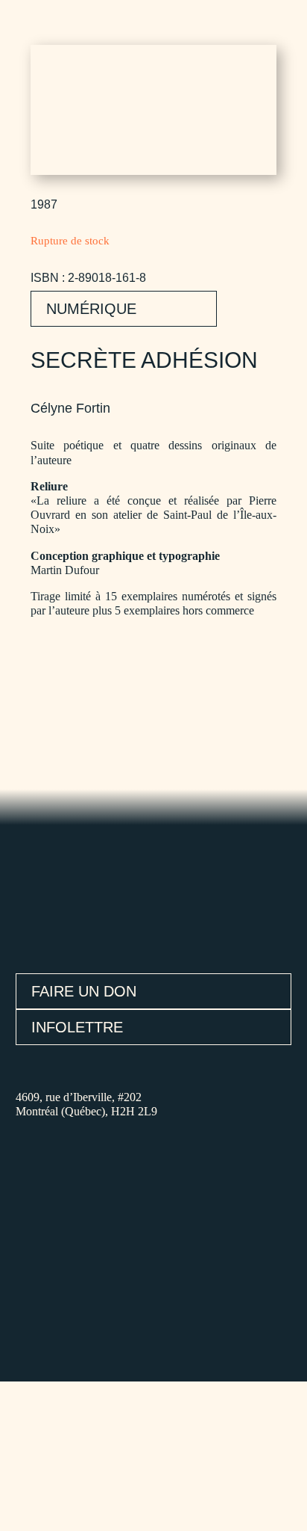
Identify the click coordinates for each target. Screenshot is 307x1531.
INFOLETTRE (77, 1027)
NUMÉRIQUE (91, 309)
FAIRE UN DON (83, 991)
